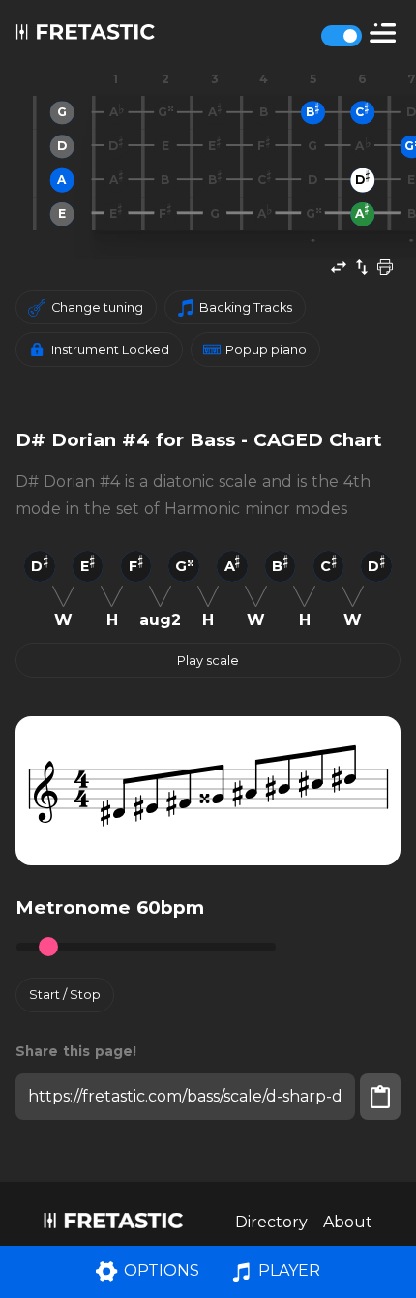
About (347, 1222)
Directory (271, 1222)
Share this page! (75, 1051)
